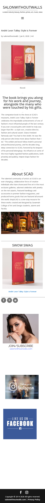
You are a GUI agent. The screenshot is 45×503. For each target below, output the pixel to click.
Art (32, 36)
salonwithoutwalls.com (15, 499)
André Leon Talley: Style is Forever (22, 291)
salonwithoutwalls (11, 36)
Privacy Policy (34, 499)
